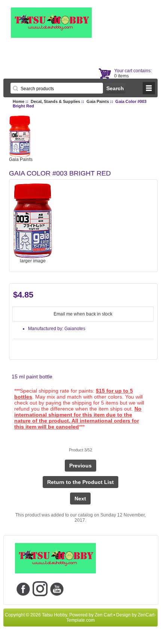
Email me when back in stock (83, 314)
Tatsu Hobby (54, 615)
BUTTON (149, 88)
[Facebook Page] (23, 588)
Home (18, 101)
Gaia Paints (97, 101)
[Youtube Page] (57, 588)
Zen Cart (103, 615)
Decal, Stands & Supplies (55, 101)
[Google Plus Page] (40, 588)
